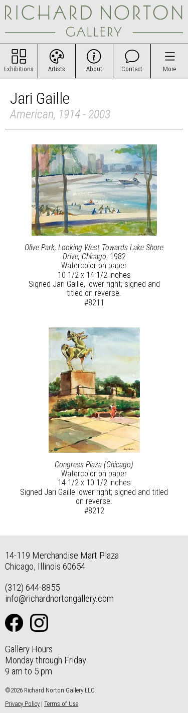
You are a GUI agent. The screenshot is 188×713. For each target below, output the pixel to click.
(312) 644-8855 (32, 587)
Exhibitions (19, 69)
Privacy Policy (22, 703)
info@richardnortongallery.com (59, 598)
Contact (131, 69)
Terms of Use (61, 703)
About (94, 69)
